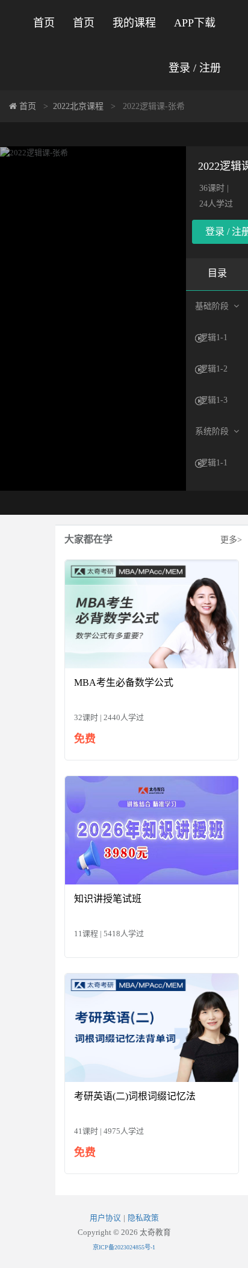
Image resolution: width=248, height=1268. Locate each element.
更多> (231, 539)
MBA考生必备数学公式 (123, 682)
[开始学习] (151, 613)
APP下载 (194, 23)
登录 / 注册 (195, 68)
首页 (44, 23)
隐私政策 (143, 1218)
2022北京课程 (78, 106)
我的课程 (134, 23)
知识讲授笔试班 (107, 899)
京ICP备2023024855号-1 (124, 1247)
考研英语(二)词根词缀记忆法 (135, 1096)
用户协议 (105, 1218)
